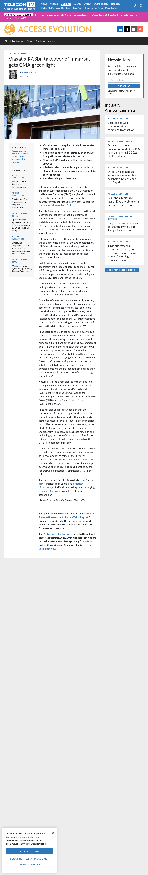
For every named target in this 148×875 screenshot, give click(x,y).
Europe (15, 156)
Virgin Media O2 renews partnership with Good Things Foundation (123, 226)
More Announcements (120, 270)
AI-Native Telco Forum (56, 533)
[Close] (53, 833)
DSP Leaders (101, 3)
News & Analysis (36, 40)
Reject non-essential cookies (29, 859)
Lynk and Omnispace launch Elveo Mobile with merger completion (123, 201)
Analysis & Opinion (20, 153)
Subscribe (124, 86)
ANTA (87, 3)
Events (77, 3)
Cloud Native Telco (93, 8)
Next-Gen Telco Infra (20, 214)
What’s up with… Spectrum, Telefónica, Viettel (20, 184)
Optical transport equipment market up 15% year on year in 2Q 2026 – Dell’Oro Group (21, 225)
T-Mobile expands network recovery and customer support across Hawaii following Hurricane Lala (123, 253)
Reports (115, 3)
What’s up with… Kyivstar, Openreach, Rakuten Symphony (22, 268)
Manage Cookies (29, 864)
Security (128, 9)
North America (18, 159)
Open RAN (77, 8)
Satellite (15, 162)
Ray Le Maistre (29, 72)
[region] (29, 850)
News (44, 3)
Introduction (17, 40)
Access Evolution (19, 53)
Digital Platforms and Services (55, 8)
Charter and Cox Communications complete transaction (19, 203)
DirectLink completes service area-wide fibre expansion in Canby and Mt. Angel (21, 248)
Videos (54, 3)
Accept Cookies (29, 851)
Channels (66, 3)
